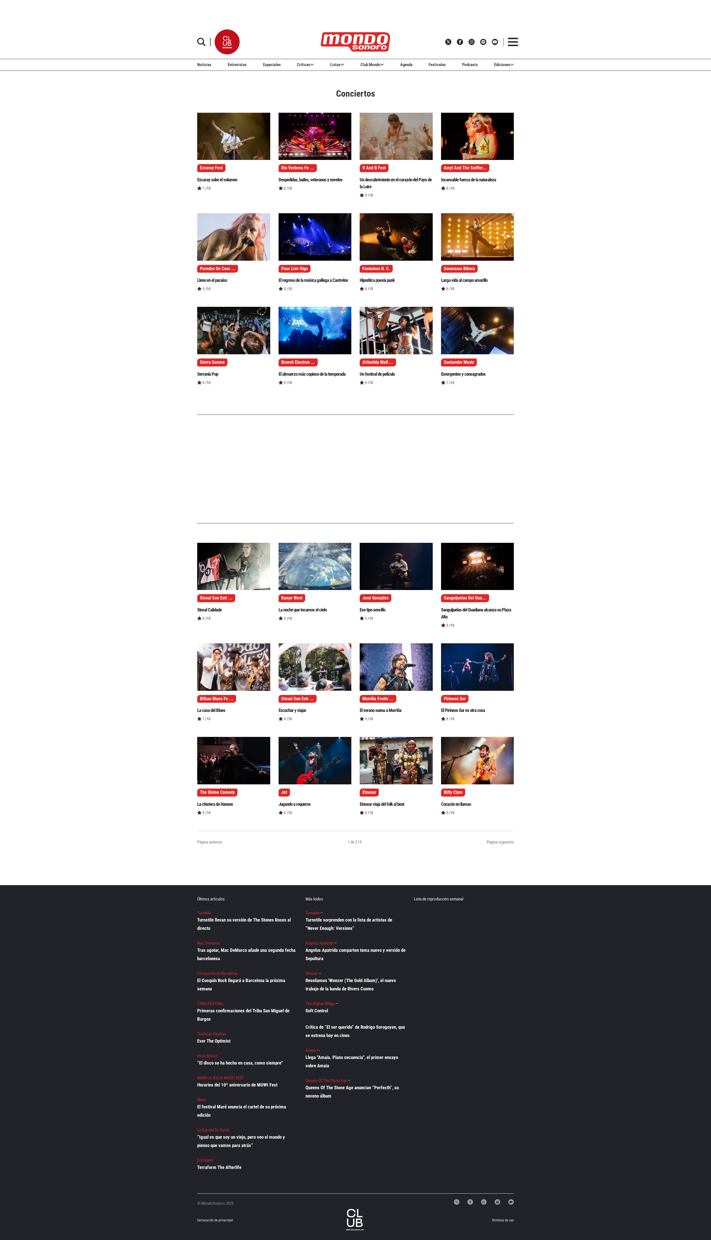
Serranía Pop (207, 374)
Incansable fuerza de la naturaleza (468, 179)
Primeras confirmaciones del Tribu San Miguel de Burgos (243, 1015)
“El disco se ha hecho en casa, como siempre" (240, 1063)
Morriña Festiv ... (378, 698)
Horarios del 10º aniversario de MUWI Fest (237, 1085)
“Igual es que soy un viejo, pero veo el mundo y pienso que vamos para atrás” (241, 1141)
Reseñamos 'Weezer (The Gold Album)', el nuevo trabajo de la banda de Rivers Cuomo (351, 985)
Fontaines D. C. (376, 268)
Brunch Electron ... (298, 362)
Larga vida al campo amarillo (464, 280)
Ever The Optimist (214, 1041)
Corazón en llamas (456, 804)
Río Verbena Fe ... (297, 167)
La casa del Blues (211, 710)
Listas (335, 64)
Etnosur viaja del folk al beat (382, 804)
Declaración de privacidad (214, 1220)
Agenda (406, 64)
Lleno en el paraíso (212, 280)
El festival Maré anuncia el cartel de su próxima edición (241, 1111)
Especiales (272, 64)
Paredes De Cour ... (217, 268)
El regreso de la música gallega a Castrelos (313, 280)
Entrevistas (237, 64)
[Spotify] (497, 1202)
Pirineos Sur (455, 698)
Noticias (204, 64)
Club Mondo (370, 64)
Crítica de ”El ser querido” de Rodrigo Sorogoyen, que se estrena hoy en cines (355, 1031)
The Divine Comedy (217, 792)
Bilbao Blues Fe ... (216, 698)
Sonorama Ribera (459, 268)
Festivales (437, 64)
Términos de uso (503, 1220)
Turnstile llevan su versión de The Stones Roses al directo (244, 924)
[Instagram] (484, 1202)
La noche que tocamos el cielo (303, 610)
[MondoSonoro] (355, 42)
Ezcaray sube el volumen (217, 179)
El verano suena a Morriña (380, 710)
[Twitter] (456, 1202)
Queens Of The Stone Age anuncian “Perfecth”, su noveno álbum (352, 1092)
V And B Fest (374, 167)
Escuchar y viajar (292, 710)
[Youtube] (511, 1202)
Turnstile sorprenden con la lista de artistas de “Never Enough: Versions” (349, 924)
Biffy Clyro (453, 792)
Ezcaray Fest (211, 167)
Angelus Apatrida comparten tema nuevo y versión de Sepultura (355, 954)
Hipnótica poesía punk (377, 280)
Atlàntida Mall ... (377, 362)
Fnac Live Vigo (294, 268)
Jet (284, 792)
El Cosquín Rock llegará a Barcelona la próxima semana (241, 985)
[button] (227, 41)
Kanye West (291, 598)
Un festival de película (377, 374)
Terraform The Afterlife (219, 1167)
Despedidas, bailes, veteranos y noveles (310, 179)
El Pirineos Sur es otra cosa (463, 710)
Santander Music (459, 362)
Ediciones (502, 64)
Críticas (303, 64)
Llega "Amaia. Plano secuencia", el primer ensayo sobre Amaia (352, 1061)
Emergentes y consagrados (463, 374)
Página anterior (209, 842)
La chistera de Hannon (215, 804)
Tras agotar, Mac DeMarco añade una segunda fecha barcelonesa (246, 954)
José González (375, 598)
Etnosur (369, 792)
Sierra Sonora (212, 362)
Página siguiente (500, 842)
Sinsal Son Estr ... (216, 598)
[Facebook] (470, 1202)
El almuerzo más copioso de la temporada (312, 374)
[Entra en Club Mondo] (349, 1220)
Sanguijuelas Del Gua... (465, 598)
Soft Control (317, 1010)
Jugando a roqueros (295, 804)
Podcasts (470, 64)
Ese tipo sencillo (372, 610)
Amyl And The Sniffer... (465, 167)
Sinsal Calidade (209, 610)
